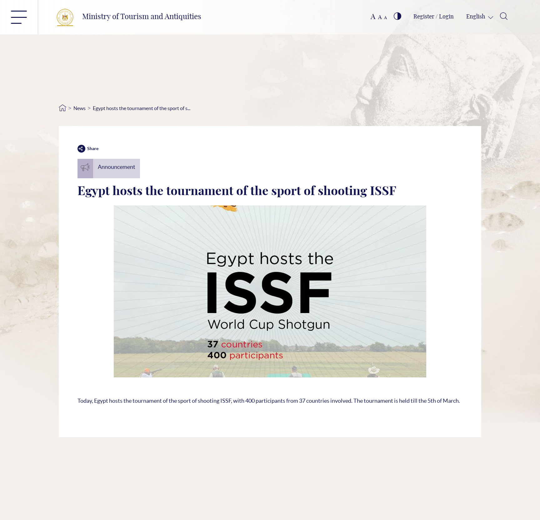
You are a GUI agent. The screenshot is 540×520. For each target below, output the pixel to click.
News (79, 108)
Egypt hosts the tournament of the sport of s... (141, 108)
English (476, 17)
